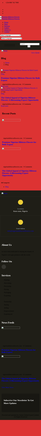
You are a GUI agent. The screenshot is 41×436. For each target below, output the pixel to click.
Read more (4, 86)
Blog (2, 74)
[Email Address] (20, 222)
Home (7, 63)
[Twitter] (9, 45)
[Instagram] (13, 45)
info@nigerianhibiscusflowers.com (20, 231)
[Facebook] (5, 45)
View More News (7, 387)
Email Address (20, 228)
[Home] (4, 51)
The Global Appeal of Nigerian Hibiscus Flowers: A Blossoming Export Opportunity (20, 99)
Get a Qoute (35, 53)
